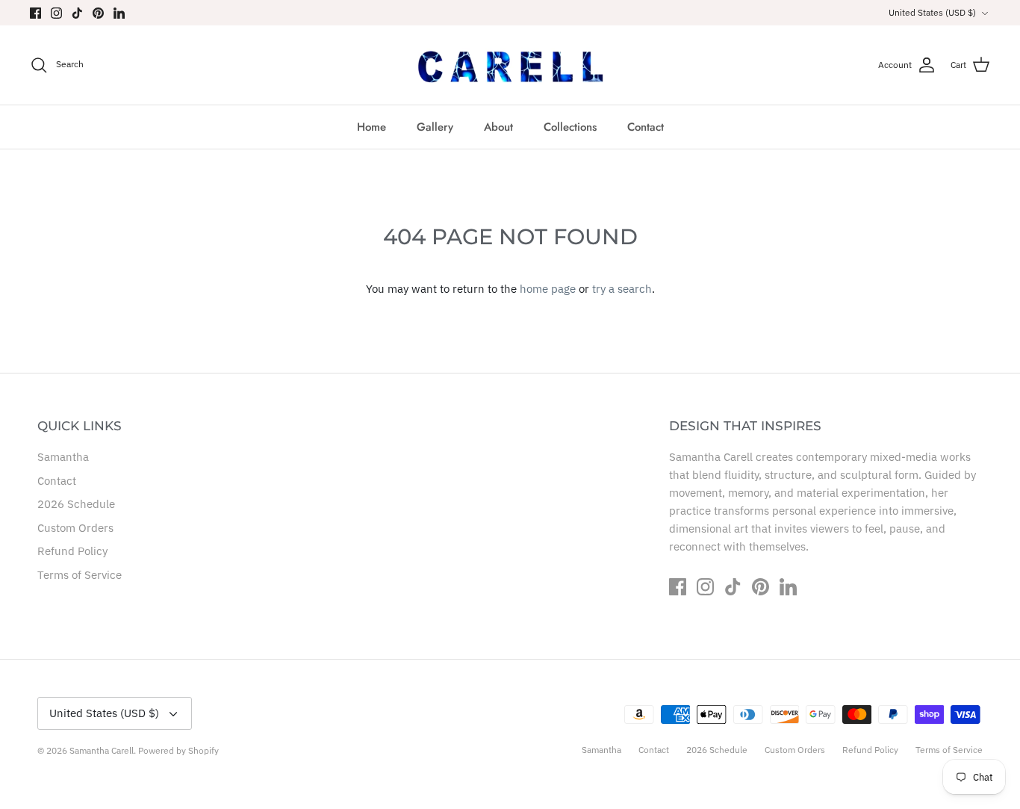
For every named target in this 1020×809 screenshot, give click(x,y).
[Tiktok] (77, 13)
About (498, 127)
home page (548, 289)
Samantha (63, 457)
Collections (570, 127)
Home (371, 127)
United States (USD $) (932, 12)
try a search (622, 289)
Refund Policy (72, 551)
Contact (645, 127)
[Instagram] (56, 13)
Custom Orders (75, 528)
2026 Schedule (76, 504)
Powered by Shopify (178, 750)
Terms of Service (79, 575)
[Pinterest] (98, 13)
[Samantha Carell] (510, 64)
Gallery (435, 127)
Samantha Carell (101, 750)
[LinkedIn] (119, 13)
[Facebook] (35, 13)
